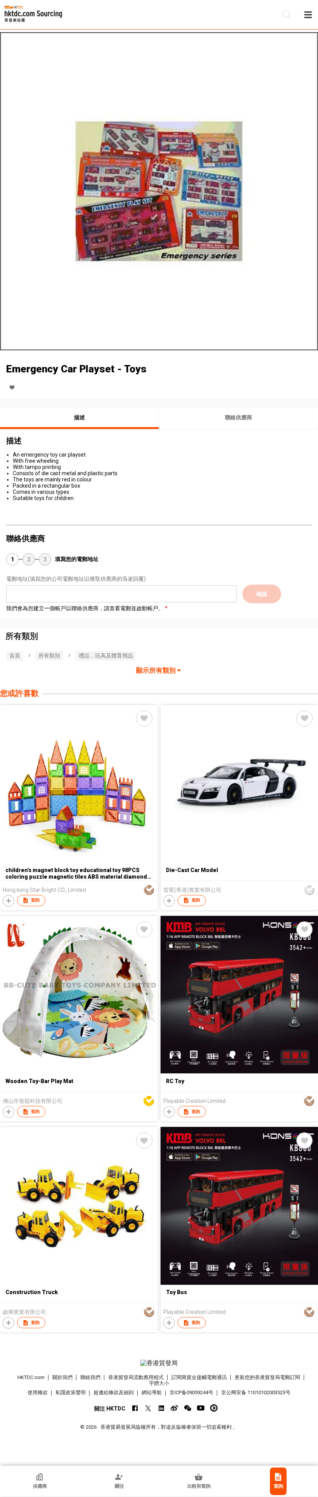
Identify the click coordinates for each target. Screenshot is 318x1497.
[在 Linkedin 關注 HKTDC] (161, 1408)
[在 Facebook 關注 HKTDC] (134, 1408)
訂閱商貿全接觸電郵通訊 (199, 1377)
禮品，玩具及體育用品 (106, 655)
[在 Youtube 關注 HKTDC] (200, 1408)
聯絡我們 (90, 1377)
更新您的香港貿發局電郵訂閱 (267, 1377)
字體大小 (159, 1383)
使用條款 (38, 1392)
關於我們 (62, 1377)
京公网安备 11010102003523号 (255, 1392)
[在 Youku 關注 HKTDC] (214, 1408)
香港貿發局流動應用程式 (136, 1377)
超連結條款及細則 (113, 1392)
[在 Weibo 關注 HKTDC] (174, 1408)
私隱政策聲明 (70, 1392)
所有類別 (49, 655)
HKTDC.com (31, 1377)
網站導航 (152, 1392)
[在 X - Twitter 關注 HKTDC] (148, 1408)
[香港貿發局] (159, 1363)
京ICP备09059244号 (191, 1392)
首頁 (14, 655)
